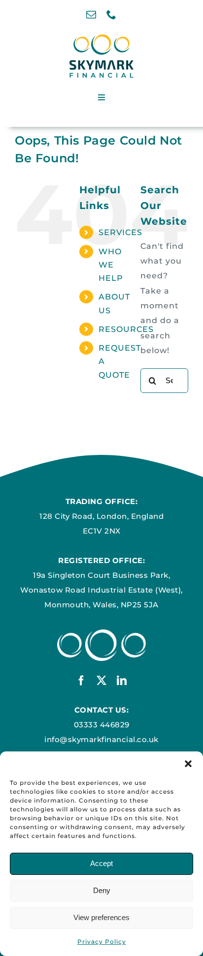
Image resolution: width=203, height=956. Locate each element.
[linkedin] (122, 681)
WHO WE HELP (111, 265)
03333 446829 (102, 724)
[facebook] (81, 681)
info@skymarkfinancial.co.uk (101, 739)
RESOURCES (126, 329)
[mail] (91, 15)
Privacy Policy (101, 941)
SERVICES (120, 232)
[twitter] (102, 681)
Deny (101, 890)
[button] (188, 764)
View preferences (101, 917)
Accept (101, 863)
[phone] (111, 15)
